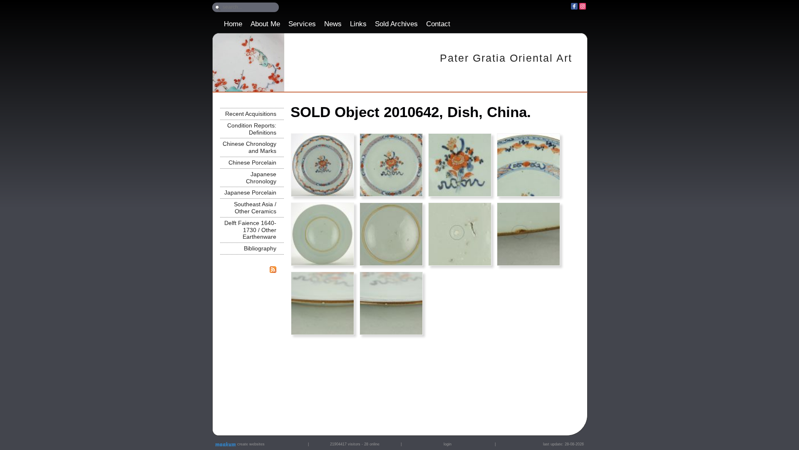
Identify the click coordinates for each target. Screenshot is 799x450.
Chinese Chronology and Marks (249, 147)
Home (233, 24)
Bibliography (260, 248)
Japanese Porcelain (250, 192)
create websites (250, 444)
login (448, 444)
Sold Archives (396, 24)
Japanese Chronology (261, 178)
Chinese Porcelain (252, 162)
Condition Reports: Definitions (251, 129)
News (333, 24)
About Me (265, 24)
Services (302, 24)
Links (358, 24)
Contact (438, 24)
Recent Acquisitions (250, 113)
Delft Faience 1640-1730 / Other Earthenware (250, 230)
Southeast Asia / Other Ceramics (255, 208)
